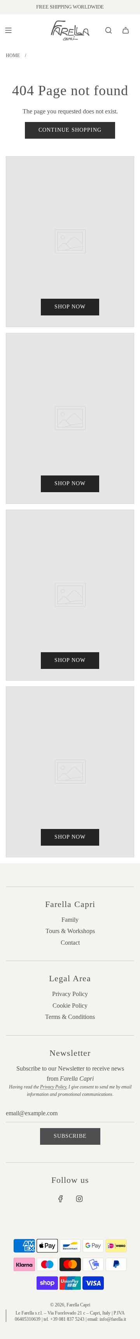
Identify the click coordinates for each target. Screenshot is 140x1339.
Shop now (70, 307)
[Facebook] (60, 1198)
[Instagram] (79, 1198)
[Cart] (125, 30)
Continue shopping (70, 130)
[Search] (108, 30)
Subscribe (70, 1136)
